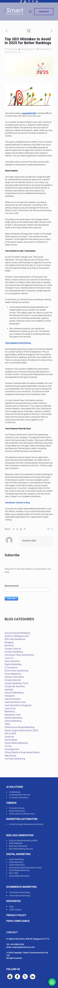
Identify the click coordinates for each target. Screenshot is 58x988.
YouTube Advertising (15, 758)
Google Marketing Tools (16, 683)
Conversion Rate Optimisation (19, 655)
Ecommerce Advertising (19, 892)
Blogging (9, 642)
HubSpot (9, 689)
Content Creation (13, 648)
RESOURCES (13, 901)
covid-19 (9, 658)
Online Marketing (13, 721)
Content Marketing (14, 651)
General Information (14, 677)
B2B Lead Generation (15, 639)
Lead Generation (13, 699)
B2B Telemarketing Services (21, 849)
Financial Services (16, 808)
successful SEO (29, 113)
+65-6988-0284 (17, 944)
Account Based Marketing (17, 633)
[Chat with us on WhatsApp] (52, 982)
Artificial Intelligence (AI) (17, 636)
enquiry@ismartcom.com (23, 947)
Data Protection (12, 661)
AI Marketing (14, 792)
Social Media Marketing (16, 743)
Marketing (10, 711)
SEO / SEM (13, 873)
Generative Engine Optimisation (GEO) (25, 868)
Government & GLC (17, 811)
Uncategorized (12, 749)
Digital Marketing (13, 664)
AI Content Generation (18, 797)
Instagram (10, 695)
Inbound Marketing (14, 692)
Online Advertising (17, 865)
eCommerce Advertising (16, 670)
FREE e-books (15, 909)
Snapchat (9, 736)
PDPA (7, 724)
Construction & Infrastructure (22, 814)
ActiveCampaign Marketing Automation (26, 824)
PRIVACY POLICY (16, 915)
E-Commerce (11, 667)
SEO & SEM (10, 733)
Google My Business (15, 686)
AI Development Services (19, 795)
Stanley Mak (27, 49)
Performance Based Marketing (20, 727)
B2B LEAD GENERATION (20, 835)
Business (9, 645)
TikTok (8, 746)
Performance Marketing (19, 895)
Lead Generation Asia (15, 702)
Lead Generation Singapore (18, 705)
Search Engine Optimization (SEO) (21, 730)
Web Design (10, 755)
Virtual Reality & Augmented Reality (22, 752)
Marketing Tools (13, 714)
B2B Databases (16, 843)
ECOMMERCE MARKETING (21, 886)
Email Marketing (13, 674)
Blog (11, 906)
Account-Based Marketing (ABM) (23, 840)
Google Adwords (13, 680)
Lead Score (10, 708)
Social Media (11, 740)
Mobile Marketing (13, 717)
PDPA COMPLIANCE (18, 920)
